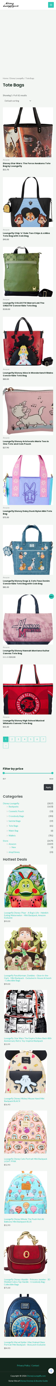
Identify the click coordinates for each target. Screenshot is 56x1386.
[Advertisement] (28, 39)
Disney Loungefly (11, 803)
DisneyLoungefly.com (36, 1376)
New (13, 847)
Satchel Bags (15, 821)
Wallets (12, 835)
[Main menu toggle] (51, 5)
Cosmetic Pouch (16, 811)
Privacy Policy (23, 1365)
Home (5, 78)
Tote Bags (13, 826)
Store (5, 841)
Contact (35, 1365)
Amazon (12, 844)
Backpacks (14, 806)
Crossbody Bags (16, 816)
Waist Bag (13, 830)
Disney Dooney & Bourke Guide (34, 1381)
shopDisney (14, 852)
